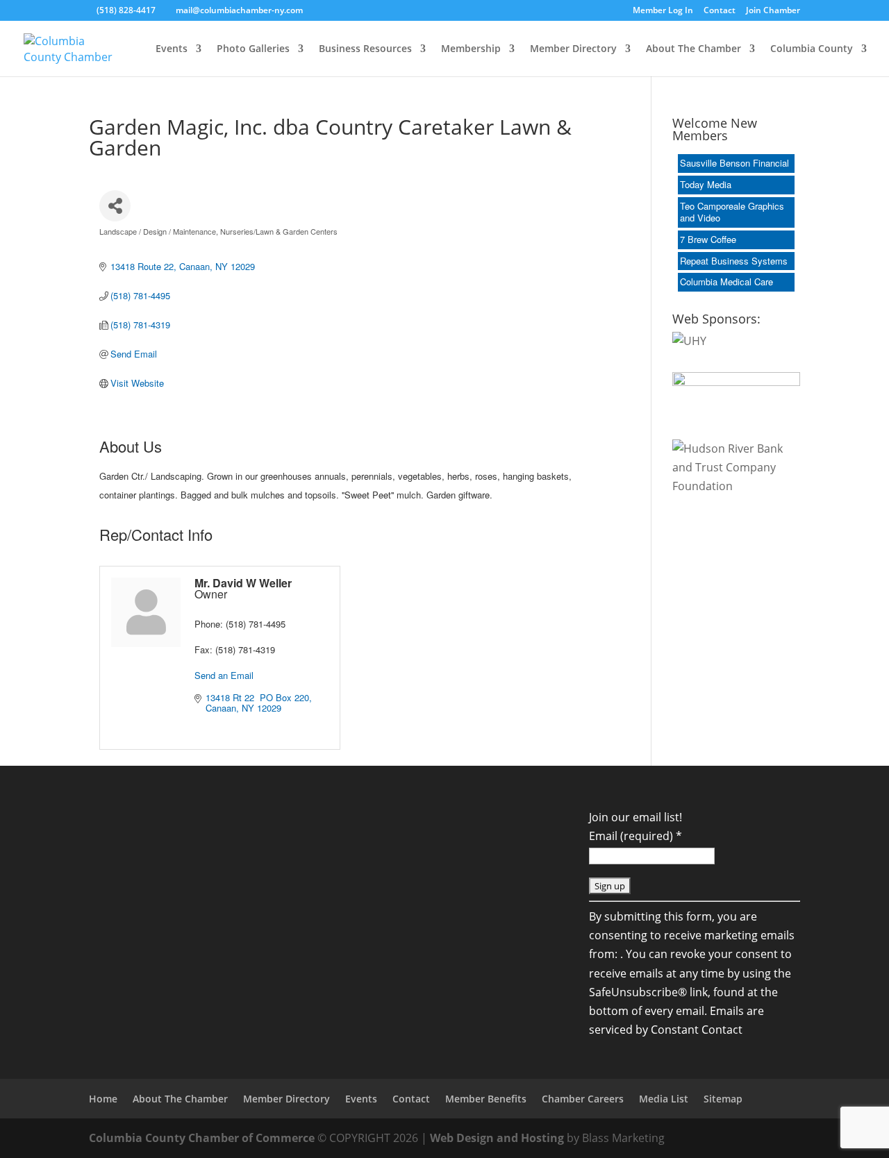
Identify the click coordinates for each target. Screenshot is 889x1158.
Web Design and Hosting (497, 1138)
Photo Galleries (253, 49)
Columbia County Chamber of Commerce (202, 1138)
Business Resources (365, 49)
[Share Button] (115, 205)
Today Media (705, 184)
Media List (663, 1098)
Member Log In (663, 11)
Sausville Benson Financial (734, 162)
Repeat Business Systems (734, 260)
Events (172, 49)
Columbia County (811, 49)
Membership (471, 49)
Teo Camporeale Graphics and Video (732, 211)
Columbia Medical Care (726, 281)
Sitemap (723, 1098)
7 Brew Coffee (708, 239)
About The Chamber (693, 49)
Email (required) (635, 836)
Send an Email (224, 675)
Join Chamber (773, 11)
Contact (720, 11)
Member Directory (573, 49)
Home (103, 1098)
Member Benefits (485, 1098)
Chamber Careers (583, 1098)
